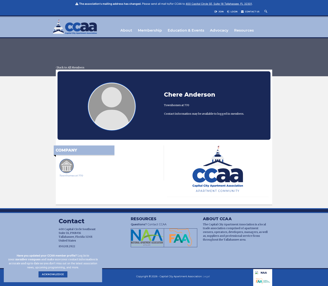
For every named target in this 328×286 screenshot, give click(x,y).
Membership (150, 31)
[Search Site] (266, 11)
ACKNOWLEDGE (53, 274)
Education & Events (186, 31)
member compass (28, 259)
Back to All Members (70, 67)
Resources (244, 31)
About (126, 31)
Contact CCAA (148, 224)
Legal (206, 276)
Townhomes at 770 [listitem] (71, 175)
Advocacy (219, 31)
